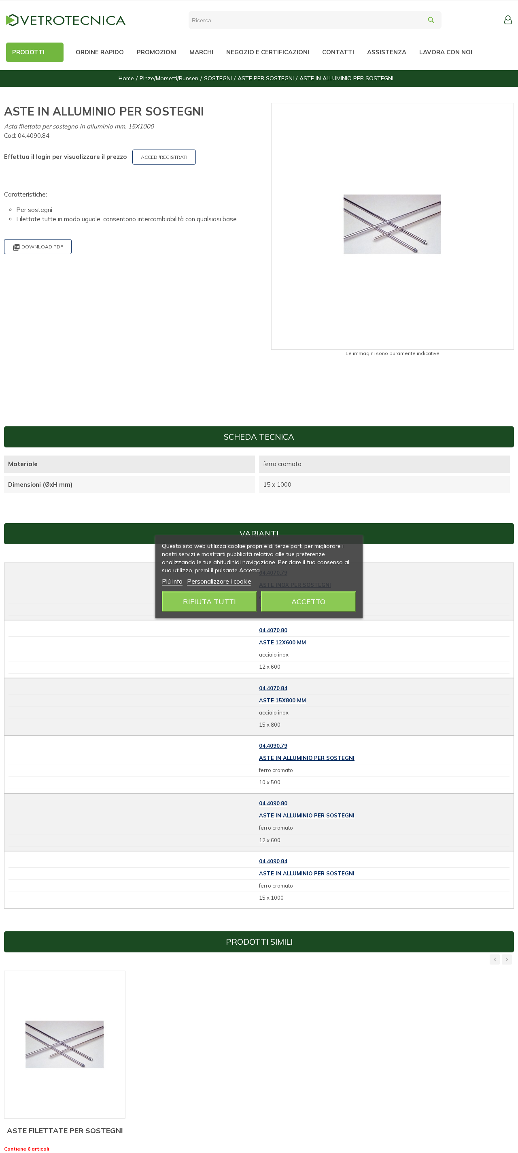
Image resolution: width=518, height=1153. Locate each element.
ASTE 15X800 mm (282, 700)
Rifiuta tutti (209, 601)
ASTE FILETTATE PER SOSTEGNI (65, 1130)
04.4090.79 (273, 745)
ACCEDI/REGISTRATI (164, 157)
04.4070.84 (273, 688)
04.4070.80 (273, 630)
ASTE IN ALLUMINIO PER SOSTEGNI (307, 758)
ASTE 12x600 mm (282, 642)
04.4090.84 (273, 861)
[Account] (508, 19)
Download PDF (38, 247)
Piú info (172, 581)
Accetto (308, 601)
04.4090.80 (273, 803)
